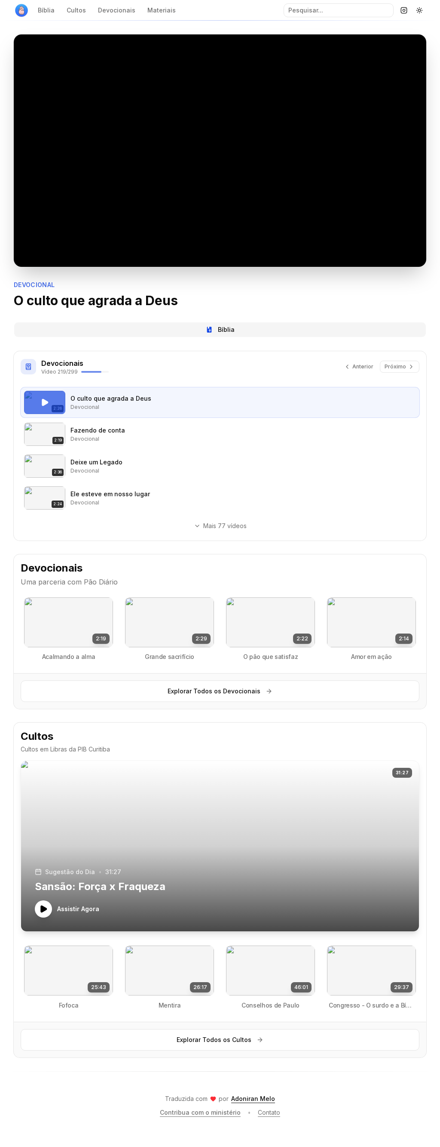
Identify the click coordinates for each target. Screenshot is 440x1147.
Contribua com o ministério (200, 1112)
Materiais (161, 10)
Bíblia (46, 10)
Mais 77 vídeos (225, 525)
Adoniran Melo (253, 1098)
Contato (269, 1112)
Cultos (76, 10)
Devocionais (116, 10)
